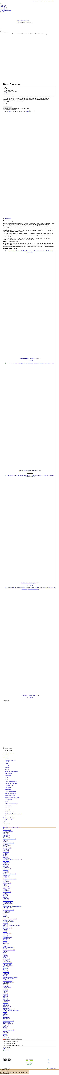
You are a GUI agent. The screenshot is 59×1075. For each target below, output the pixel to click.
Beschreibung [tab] (8, 218)
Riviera (5, 988)
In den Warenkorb (7, 107)
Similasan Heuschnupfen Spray (28, 583)
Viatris (5, 1027)
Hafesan (5, 908)
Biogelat (5, 853)
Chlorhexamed (7, 868)
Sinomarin (6, 1005)
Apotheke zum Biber (8, 843)
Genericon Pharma (8, 903)
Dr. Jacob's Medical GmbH (9, 879)
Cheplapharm (6, 867)
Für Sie (6, 779)
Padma (5, 969)
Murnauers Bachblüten (8, 947)
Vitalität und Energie (9, 811)
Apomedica (6, 841)
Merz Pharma (6, 943)
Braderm (5, 857)
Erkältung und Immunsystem (11, 771)
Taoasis (5, 1015)
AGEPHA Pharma (8, 831)
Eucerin (5, 894)
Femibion (5, 897)
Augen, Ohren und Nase (10, 760)
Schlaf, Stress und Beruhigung (11, 803)
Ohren (7, 765)
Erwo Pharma (6, 890)
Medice (5, 941)
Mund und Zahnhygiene (10, 793)
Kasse (28, 20)
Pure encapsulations (8, 982)
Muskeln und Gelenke (10, 795)
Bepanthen (6, 849)
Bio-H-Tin (6, 850)
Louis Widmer (7, 933)
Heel (4, 914)
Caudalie (6, 864)
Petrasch (5, 974)
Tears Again (6, 1017)
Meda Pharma (6, 939)
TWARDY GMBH (8, 1023)
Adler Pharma (7, 830)
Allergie (6, 758)
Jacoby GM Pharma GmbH (10, 919)
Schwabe (5, 997)
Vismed (5, 1031)
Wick (4, 1036)
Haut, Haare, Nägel (9, 785)
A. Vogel (5, 828)
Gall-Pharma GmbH (8, 901)
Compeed (5, 870)
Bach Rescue (7, 845)
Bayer (5, 846)
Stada (5, 1012)
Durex (5, 885)
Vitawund (5, 1032)
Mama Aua (6, 938)
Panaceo (5, 970)
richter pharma (7, 987)
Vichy (5, 1028)
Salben (6, 801)
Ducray (5, 884)
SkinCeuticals (7, 1006)
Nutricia (5, 956)
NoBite (5, 952)
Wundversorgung (8, 815)
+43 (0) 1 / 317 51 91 (38, 1)
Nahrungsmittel (8, 799)
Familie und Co (8, 773)
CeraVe (5, 866)
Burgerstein (6, 861)
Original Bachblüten (8, 965)
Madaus (5, 935)
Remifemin (6, 986)
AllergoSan (6, 835)
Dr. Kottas (6, 881)
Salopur (5, 991)
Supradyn (5, 1014)
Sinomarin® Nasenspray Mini (29, 695)
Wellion (5, 1035)
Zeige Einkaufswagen (22, 20)
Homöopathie (8, 787)
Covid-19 (7, 769)
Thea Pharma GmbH (8, 1021)
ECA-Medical (6, 888)
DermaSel (6, 871)
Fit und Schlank (8, 775)
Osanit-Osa (6, 968)
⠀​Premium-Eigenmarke (8, 753)
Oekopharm (6, 959)
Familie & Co (6, 755)
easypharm (6, 886)
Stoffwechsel (8, 807)
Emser (27, 111)
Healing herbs (6, 912)
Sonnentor (6, 1008)
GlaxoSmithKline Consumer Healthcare (12, 906)
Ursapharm (6, 1025)
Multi (4, 946)
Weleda (5, 1034)
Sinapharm (6, 1004)
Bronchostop (6, 858)
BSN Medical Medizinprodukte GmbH (12, 859)
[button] (16, 108)
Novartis (5, 955)
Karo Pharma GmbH (8, 921)
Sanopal (5, 994)
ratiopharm (6, 983)
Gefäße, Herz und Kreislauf (11, 781)
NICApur (5, 951)
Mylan (5, 948)
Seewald (5, 999)
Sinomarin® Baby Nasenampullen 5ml (28, 358)
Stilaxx (5, 1013)
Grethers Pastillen (7, 907)
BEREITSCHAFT (49, 1)
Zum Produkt (30, 360)
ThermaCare (6, 1022)
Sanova (5, 996)
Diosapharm (6, 875)
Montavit (5, 945)
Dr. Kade (5, 880)
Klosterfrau (6, 924)
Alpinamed (6, 837)
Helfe (5, 915)
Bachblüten (7, 767)
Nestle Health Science (9, 950)
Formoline (6, 898)
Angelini (5, 840)
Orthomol (6, 966)
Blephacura (6, 855)
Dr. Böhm (6, 876)
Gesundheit (5, 757)
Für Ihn (6, 777)
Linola (5, 932)
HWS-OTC (6, 916)
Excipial (5, 895)
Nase (9, 111)
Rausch (5, 985)
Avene (5, 844)
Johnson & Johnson (8, 920)
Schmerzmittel (8, 805)
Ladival (5, 929)
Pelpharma (6, 972)
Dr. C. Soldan (6, 877)
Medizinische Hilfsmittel (8, 817)
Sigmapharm (6, 1000)
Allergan (5, 834)
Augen (7, 761)
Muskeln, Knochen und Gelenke (12, 797)
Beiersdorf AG (7, 848)
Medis (5, 942)
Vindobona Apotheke (8, 1030)
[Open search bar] (0, 28)
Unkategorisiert (6, 823)
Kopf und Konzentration (10, 791)
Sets (4, 821)
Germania (5, 904)
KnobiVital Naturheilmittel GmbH (11, 925)
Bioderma (6, 852)
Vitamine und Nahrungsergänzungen (13, 813)
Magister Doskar (7, 937)
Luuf (4, 934)
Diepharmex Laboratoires (9, 874)
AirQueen (6, 832)
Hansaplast (6, 911)
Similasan (5, 1003)
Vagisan (5, 1026)
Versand (8, 92)
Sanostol (5, 995)
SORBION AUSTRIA (8, 1009)
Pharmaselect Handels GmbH (10, 977)
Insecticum (6, 917)
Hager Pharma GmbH (8, 910)
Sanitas (5, 992)
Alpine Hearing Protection (9, 839)
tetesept (5, 1019)
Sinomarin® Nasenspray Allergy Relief (28, 470)
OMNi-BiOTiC (7, 963)
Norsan (5, 954)
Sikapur (5, 1001)
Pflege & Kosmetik (7, 819)
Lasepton (5, 930)
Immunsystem (8, 789)
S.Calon (5, 990)
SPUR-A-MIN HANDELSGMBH (11, 1010)
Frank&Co (6, 899)
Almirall (5, 836)
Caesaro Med (6, 862)
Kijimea (5, 923)
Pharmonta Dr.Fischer (8, 978)
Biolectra (5, 854)
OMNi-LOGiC (7, 964)
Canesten (5, 863)
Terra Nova (6, 1018)
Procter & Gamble (7, 981)
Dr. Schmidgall (7, 883)
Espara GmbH (7, 892)
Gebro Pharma (7, 902)
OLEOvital (6, 960)
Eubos (5, 893)
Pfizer (5, 975)
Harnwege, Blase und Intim (11, 783)
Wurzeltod (6, 1037)
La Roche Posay (7, 928)
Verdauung (7, 809)
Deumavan (6, 872)
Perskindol (6, 973)
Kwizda (5, 926)
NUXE (5, 957)
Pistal (4, 979)
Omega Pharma (7, 961)
